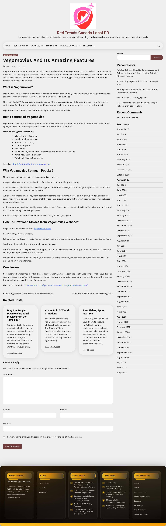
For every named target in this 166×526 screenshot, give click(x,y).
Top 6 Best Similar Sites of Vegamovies (31, 164)
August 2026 (123, 129)
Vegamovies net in (42, 228)
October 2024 (123, 230)
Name (6, 409)
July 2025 (121, 185)
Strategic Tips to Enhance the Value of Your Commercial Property (84, 498)
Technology (138, 505)
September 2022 (124, 352)
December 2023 (124, 281)
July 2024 (121, 245)
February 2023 (123, 327)
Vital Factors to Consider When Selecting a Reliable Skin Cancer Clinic (84, 511)
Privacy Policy (44, 483)
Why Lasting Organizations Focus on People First (84, 491)
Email (63, 409)
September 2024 (124, 235)
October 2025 (123, 174)
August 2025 (123, 179)
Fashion (50, 46)
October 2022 (123, 347)
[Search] (158, 45)
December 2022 (124, 337)
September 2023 (124, 296)
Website (7, 423)
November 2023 (124, 286)
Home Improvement (142, 497)
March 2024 (122, 266)
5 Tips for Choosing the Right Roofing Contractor (115, 507)
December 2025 (124, 169)
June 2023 (122, 306)
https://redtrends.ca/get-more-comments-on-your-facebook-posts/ (56, 285)
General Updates (68, 46)
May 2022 (121, 372)
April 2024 (121, 261)
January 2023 (123, 332)
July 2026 (121, 134)
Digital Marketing (141, 514)
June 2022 (122, 367)
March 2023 (122, 322)
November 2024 (124, 225)
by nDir (6, 66)
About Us (42, 488)
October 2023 (123, 291)
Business (35, 46)
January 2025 (123, 215)
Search (120, 53)
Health (136, 488)
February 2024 (123, 271)
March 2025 (122, 205)
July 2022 (121, 362)
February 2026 (123, 159)
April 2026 (121, 149)
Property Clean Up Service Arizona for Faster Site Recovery (116, 494)
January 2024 (123, 276)
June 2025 (122, 190)
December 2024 (124, 220)
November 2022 (124, 342)
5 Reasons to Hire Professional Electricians (115, 501)
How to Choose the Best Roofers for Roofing (115, 488)
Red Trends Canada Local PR (83, 32)
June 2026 (122, 139)
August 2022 (123, 357)
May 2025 (121, 195)
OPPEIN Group (111, 483)
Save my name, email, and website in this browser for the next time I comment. (44, 437)
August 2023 (123, 301)
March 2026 (122, 154)
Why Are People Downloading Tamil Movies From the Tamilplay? (18, 315)
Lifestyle (87, 46)
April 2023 (121, 316)
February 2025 (123, 210)
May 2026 (121, 144)
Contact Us (19, 46)
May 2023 (121, 311)
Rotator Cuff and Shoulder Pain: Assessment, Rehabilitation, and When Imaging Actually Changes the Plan (138, 73)
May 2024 (121, 256)
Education (138, 501)
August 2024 (123, 240)
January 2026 (123, 164)
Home (8, 46)
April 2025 (121, 200)
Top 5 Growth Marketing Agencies (132, 97)
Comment (8, 374)
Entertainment (10, 55)
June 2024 (122, 251)
